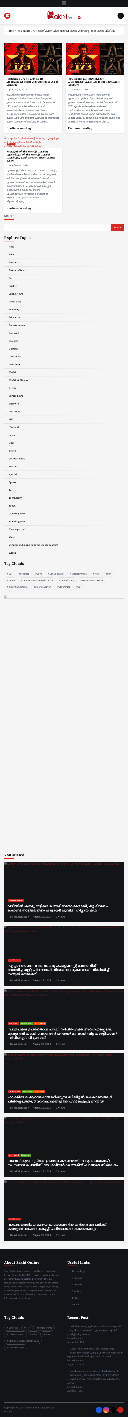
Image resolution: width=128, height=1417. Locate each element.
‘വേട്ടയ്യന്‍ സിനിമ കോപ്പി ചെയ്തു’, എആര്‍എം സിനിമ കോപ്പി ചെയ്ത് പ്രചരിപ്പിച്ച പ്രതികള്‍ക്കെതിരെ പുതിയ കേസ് (30, 156)
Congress (24, 574)
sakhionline (20, 917)
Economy (14, 309)
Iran (109, 574)
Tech (11, 490)
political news (17, 458)
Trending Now (17, 521)
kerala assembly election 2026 (37, 580)
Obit (11, 443)
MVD (11, 419)
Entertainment (15, 71)
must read (14, 411)
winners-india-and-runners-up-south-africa (33, 545)
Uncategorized (17, 529)
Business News (17, 270)
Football (13, 341)
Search (9, 215)
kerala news (16, 396)
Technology (15, 498)
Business (13, 262)
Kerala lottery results (92, 580)
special (13, 474)
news (12, 435)
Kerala (11, 144)
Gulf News (14, 356)
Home (10, 31)
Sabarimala (64, 587)
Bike (11, 254)
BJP (10, 574)
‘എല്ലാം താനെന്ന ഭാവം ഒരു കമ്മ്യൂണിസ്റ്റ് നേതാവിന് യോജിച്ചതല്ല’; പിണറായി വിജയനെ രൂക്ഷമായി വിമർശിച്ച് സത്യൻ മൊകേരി (58, 970)
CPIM (39, 574)
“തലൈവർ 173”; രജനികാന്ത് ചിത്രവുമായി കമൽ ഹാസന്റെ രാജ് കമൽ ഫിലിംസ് (66, 31)
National (74, 71)
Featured (14, 333)
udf (79, 587)
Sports (12, 482)
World (12, 553)
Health (12, 372)
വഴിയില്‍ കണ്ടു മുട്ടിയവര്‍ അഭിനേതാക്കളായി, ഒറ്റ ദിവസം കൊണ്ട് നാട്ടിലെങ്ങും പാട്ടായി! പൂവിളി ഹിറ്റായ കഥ (58, 908)
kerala (12, 580)
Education (14, 317)
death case (15, 301)
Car (11, 278)
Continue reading (19, 128)
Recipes (13, 466)
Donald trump (57, 574)
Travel (12, 506)
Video (12, 537)
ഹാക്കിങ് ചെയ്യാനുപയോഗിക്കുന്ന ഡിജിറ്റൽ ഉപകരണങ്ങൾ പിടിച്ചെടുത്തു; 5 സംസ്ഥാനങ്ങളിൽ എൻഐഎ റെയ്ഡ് (60, 1099)
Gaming (13, 349)
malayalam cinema (18, 587)
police (12, 451)
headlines (14, 364)
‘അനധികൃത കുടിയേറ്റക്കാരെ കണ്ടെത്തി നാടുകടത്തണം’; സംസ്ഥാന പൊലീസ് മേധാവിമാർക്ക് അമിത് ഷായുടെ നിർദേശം (63, 1163)
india (97, 574)
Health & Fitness (18, 380)
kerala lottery (67, 580)
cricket (13, 286)
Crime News (16, 294)
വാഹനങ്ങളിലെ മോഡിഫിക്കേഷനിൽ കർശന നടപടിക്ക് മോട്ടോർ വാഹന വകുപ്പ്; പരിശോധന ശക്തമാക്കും (57, 1227)
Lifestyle (14, 403)
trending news (17, 513)
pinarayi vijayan (43, 587)
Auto (11, 246)
